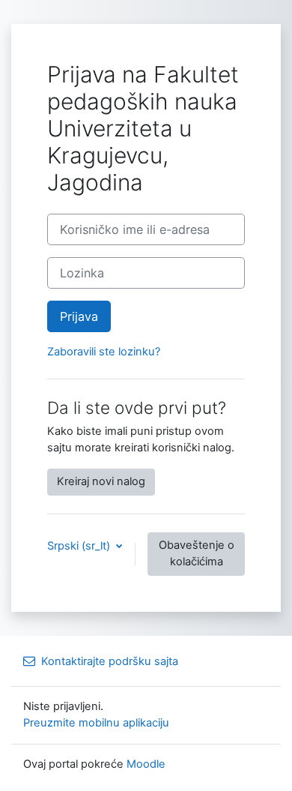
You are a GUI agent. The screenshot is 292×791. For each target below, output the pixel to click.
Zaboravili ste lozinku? (103, 351)
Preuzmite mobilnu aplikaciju (96, 723)
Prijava (79, 316)
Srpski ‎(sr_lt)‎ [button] (80, 546)
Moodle (146, 764)
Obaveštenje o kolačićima (196, 553)
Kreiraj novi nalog (101, 481)
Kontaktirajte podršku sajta (109, 661)
